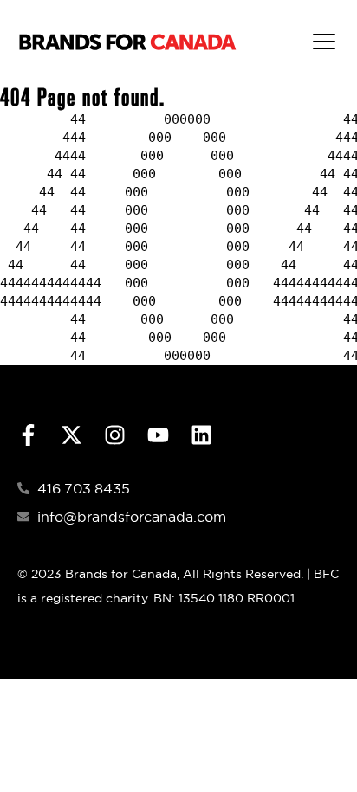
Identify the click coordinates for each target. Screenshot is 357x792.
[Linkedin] (201, 435)
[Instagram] (115, 435)
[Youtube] (158, 435)
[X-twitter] (71, 435)
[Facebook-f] (28, 435)
